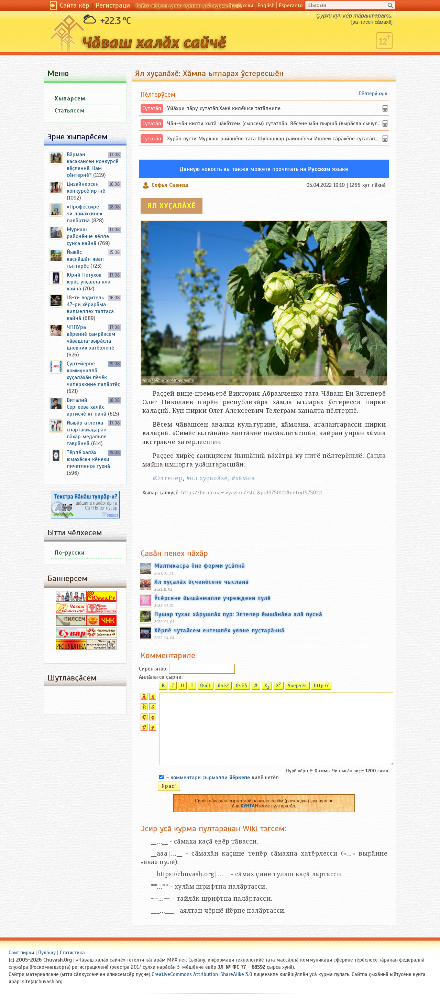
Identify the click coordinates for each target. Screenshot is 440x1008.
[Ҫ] (143, 718)
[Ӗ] (143, 708)
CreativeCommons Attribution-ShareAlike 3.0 (202, 974)
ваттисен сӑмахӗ (372, 22)
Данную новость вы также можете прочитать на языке (264, 169)
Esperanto (290, 5)
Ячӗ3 (241, 686)
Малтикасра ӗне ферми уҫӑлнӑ (199, 565)
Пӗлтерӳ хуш (373, 93)
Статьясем (70, 110)
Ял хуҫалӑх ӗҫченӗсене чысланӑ (201, 582)
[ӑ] (151, 698)
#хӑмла (243, 478)
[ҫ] (151, 718)
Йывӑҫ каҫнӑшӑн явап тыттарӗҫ (85, 259)
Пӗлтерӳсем (158, 94)
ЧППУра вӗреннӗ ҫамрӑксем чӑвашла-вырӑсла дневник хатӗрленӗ (91, 337)
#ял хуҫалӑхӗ (207, 478)
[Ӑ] (143, 698)
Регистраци (113, 5)
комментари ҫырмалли (210, 777)
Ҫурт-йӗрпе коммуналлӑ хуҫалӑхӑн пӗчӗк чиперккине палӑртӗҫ (93, 374)
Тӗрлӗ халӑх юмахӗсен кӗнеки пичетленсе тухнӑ (88, 459)
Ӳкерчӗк (297, 686)
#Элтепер (168, 478)
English (266, 5)
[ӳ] (151, 729)
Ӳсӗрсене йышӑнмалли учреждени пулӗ (212, 598)
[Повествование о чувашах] (71, 600)
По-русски (240, 5)
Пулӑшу (47, 953)
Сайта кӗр (74, 5)
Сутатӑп (151, 108)
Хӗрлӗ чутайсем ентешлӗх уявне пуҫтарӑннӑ (219, 630)
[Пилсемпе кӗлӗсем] (71, 624)
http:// (321, 686)
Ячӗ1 (205, 686)
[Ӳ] (143, 729)
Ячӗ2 (223, 686)
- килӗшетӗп (222, 777)
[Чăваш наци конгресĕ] (101, 624)
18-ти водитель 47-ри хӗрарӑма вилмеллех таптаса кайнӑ (90, 308)
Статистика (72, 953)
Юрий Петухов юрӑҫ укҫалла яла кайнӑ (88, 281)
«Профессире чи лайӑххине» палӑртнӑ (84, 213)
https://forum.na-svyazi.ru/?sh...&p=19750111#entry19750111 (251, 492)
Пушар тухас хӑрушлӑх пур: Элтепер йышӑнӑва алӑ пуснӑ (238, 614)
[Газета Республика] (71, 648)
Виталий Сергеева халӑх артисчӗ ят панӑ (86, 407)
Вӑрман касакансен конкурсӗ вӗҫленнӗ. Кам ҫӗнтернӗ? (92, 165)
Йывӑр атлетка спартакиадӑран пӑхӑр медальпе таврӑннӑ (87, 433)
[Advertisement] (264, 518)
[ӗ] (151, 708)
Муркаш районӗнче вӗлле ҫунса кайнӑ (88, 236)
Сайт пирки (21, 953)
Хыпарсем (70, 98)
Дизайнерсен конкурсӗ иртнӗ (86, 187)
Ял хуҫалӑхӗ (171, 205)
